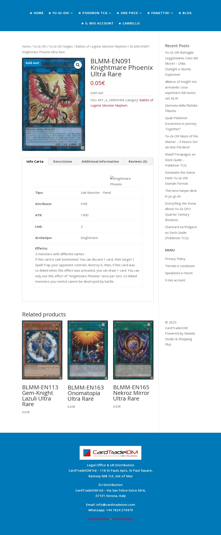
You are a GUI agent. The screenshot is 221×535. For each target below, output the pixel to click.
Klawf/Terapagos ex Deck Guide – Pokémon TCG (180, 159)
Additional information (100, 161)
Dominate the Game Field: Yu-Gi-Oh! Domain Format (180, 178)
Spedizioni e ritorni (179, 273)
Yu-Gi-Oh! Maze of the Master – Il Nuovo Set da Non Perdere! (181, 141)
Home (26, 46)
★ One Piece (127, 13)
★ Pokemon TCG (92, 13)
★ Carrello (129, 23)
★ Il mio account (97, 23)
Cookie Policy (122, 519)
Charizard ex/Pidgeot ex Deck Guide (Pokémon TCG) (181, 232)
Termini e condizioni (179, 266)
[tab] (35, 161)
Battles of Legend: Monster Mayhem (101, 46)
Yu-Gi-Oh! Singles (61, 46)
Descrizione (62, 161)
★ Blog (185, 13)
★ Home (37, 13)
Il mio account (175, 280)
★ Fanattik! (158, 13)
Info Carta (35, 161)
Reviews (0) (138, 161)
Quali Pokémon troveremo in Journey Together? (181, 123)
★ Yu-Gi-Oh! (58, 13)
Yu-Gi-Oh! (39, 46)
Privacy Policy (175, 258)
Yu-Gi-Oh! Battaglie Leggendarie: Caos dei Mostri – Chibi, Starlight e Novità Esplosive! (181, 63)
